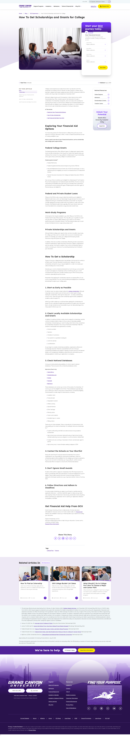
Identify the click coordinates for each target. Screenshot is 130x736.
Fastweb (49, 380)
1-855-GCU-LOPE (16, 690)
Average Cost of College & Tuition (43, 623)
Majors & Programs (54, 685)
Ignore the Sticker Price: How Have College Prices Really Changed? (51, 626)
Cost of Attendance (71, 708)
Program (88, 60)
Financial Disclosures (71, 701)
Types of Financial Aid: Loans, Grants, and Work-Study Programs (51, 629)
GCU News (58, 718)
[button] (96, 44)
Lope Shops (68, 718)
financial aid (79, 512)
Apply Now (93, 6)
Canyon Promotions (86, 718)
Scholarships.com (51, 375)
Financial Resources (54, 691)
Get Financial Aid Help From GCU (55, 118)
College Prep (50, 550)
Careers (68, 688)
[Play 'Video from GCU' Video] (105, 695)
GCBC (75, 718)
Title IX (68, 691)
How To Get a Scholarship (53, 115)
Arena (50, 718)
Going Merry (50, 372)
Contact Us (69, 685)
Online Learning (53, 701)
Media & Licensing (70, 695)
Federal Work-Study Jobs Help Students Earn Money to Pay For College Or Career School (58, 631)
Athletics (42, 718)
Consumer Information (72, 698)
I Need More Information (86, 650)
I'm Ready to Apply (70, 650)
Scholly (49, 378)
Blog (26, 13)
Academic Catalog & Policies (56, 698)
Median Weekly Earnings (69, 608)
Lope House (98, 718)
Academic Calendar (54, 695)
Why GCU (51, 704)
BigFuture (49, 383)
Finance (57, 550)
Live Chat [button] (35, 690)
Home (20, 13)
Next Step (102, 67)
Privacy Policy (69, 704)
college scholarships (73, 291)
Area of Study (88, 54)
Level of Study (88, 42)
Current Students (24, 718)
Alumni (34, 718)
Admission (51, 688)
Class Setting (88, 48)
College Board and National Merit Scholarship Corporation (57, 634)
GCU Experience (34, 13)
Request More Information (52, 524)
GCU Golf (107, 718)
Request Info (105, 6)
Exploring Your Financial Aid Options (56, 112)
